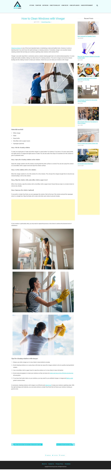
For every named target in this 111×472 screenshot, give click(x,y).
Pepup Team (47, 22)
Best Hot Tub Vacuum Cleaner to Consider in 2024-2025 (89, 57)
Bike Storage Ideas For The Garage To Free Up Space (88, 122)
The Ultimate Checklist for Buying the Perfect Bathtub (87, 100)
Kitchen (32, 5)
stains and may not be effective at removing (61, 373)
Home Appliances (75, 5)
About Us (44, 464)
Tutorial (43, 22)
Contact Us (51, 464)
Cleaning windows (16, 48)
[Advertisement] (43, 34)
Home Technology (55, 5)
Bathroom (45, 5)
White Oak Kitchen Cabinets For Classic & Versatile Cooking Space (28, 444)
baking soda (69, 378)
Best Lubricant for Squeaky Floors (87, 36)
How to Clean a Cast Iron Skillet (64, 444)
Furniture (38, 5)
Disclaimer (67, 464)
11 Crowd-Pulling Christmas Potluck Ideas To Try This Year (87, 79)
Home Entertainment (87, 5)
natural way (48, 385)
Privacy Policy (59, 464)
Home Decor (64, 5)
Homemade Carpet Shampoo (85, 163)
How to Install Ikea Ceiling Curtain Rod (88, 143)
